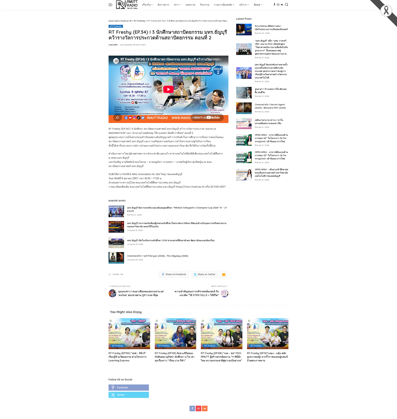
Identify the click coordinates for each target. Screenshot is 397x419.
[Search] (286, 4)
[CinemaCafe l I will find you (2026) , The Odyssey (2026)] (116, 258)
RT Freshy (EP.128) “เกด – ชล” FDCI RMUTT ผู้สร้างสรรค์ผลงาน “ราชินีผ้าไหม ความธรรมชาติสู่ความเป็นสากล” (221, 357)
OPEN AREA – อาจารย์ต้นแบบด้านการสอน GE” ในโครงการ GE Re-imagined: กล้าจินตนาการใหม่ (271, 138)
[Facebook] (274, 4)
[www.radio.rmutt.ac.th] (127, 4)
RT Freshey (115, 26)
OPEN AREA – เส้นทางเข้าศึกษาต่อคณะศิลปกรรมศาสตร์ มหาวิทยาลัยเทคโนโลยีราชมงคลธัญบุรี (271, 172)
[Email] (224, 274)
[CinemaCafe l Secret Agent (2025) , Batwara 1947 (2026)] (244, 108)
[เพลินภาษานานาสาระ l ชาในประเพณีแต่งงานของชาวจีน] (244, 123)
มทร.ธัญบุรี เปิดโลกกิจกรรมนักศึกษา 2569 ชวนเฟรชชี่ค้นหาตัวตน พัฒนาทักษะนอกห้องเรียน (171, 240)
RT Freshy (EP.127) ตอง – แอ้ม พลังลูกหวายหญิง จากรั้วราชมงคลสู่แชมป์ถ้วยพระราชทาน (267, 357)
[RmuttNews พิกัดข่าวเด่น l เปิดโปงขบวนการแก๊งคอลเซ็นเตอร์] (244, 29)
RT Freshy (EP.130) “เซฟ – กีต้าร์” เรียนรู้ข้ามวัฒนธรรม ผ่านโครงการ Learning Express (128, 357)
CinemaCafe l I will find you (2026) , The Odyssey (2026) (157, 255)
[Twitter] (129, 395)
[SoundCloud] (282, 4)
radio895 (113, 45)
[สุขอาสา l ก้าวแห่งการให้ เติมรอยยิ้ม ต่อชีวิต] (244, 93)
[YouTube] (278, 4)
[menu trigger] (112, 4)
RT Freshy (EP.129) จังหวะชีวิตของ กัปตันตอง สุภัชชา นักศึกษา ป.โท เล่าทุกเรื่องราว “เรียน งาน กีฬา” (174, 357)
